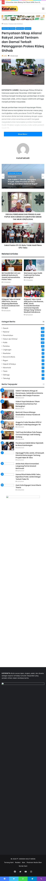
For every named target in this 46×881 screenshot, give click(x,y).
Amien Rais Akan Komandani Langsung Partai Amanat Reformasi (27, 466)
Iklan (23, 862)
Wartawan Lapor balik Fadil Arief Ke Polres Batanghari (33, 275)
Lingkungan (7, 350)
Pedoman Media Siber (34, 862)
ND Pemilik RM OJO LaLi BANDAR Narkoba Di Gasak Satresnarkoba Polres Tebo (11, 276)
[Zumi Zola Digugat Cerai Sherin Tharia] (8, 488)
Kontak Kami (23, 866)
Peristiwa (6, 346)
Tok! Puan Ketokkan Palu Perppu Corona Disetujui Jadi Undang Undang (29, 434)
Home (5, 24)
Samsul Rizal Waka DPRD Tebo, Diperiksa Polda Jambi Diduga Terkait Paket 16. (28, 476)
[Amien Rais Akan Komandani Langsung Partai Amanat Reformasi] (8, 467)
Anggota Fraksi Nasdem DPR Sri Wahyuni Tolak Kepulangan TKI (28, 423)
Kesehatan (20, 28)
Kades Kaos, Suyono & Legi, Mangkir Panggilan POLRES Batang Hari (20, 182)
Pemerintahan (8, 335)
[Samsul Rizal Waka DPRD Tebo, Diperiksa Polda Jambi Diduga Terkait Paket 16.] (8, 477)
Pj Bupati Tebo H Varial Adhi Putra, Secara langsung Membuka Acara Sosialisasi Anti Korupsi (11, 303)
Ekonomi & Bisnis (9, 357)
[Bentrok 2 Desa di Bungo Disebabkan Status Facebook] (8, 415)
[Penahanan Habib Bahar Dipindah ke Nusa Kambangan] (8, 446)
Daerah (5, 328)
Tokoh (5, 371)
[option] (23, 176)
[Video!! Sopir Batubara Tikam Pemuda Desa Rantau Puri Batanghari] (8, 404)
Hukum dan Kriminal (16, 24)
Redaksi (17, 862)
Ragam (5, 360)
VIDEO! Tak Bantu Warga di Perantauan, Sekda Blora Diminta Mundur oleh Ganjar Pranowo (29, 393)
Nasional (28, 28)
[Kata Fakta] (11, 8)
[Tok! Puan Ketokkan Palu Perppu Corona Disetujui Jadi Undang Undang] (8, 435)
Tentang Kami (9, 862)
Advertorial (7, 368)
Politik (5, 342)
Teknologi (6, 378)
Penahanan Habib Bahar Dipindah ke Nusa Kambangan (29, 444)
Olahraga (6, 375)
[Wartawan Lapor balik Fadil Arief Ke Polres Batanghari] (34, 265)
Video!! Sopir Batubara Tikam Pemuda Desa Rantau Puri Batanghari (28, 403)
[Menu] (43, 9)
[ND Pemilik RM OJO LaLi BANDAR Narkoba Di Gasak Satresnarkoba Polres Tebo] (12, 265)
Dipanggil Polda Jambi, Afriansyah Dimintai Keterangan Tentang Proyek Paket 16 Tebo (30, 455)
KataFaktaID (23, 158)
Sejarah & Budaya (9, 364)
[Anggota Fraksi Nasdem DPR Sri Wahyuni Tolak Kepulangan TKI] (8, 425)
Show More (22, 134)
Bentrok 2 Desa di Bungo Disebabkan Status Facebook (28, 413)
